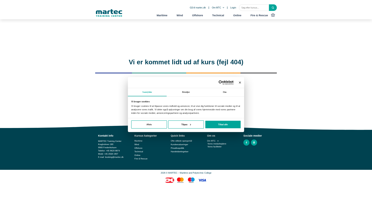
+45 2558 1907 (111, 154)
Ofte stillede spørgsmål (181, 141)
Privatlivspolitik (177, 148)
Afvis (149, 124)
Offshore (197, 15)
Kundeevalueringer (179, 144)
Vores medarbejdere (217, 144)
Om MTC (216, 7)
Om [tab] (225, 92)
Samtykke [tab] (147, 92)
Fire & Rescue (259, 15)
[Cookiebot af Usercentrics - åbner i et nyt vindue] (221, 82)
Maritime (162, 15)
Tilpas (184, 124)
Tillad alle (223, 124)
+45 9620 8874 (113, 150)
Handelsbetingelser (179, 151)
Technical (218, 15)
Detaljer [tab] (186, 92)
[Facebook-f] (246, 142)
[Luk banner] (240, 82)
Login (233, 7)
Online (237, 15)
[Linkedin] (254, 142)
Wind (180, 15)
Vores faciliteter (215, 146)
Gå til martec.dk (198, 7)
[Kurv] (273, 15)
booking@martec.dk (114, 157)
